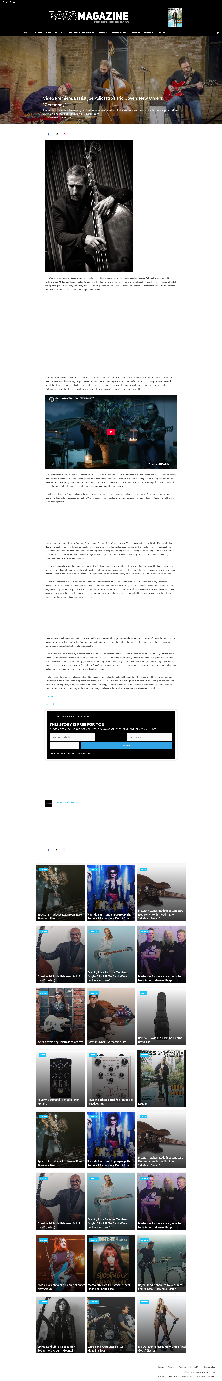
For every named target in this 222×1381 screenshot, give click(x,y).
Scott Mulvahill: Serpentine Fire (107, 1042)
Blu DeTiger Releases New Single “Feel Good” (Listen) (162, 1349)
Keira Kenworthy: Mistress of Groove (60, 1042)
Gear (143, 869)
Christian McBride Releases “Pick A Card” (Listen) (59, 978)
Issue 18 (143, 1104)
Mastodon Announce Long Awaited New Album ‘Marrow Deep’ (160, 978)
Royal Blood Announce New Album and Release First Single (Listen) (160, 1287)
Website (49, 696)
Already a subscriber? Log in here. (70, 716)
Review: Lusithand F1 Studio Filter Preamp (58, 1102)
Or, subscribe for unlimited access (70, 753)
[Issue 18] (175, 17)
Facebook (49, 704)
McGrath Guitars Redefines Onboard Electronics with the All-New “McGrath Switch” (160, 914)
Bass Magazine (50, 117)
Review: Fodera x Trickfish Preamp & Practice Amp (110, 1102)
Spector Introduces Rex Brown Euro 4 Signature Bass (61, 916)
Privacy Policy (191, 1376)
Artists (43, 869)
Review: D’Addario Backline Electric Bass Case (160, 1040)
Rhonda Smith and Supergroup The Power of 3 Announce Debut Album (110, 916)
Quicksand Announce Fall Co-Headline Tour (106, 1349)
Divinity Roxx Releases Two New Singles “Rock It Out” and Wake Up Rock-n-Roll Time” (109, 976)
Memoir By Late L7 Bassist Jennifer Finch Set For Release (109, 1287)
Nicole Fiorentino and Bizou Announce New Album (61, 1287)
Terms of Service (205, 1376)
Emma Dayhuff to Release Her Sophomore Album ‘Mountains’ (57, 1349)
